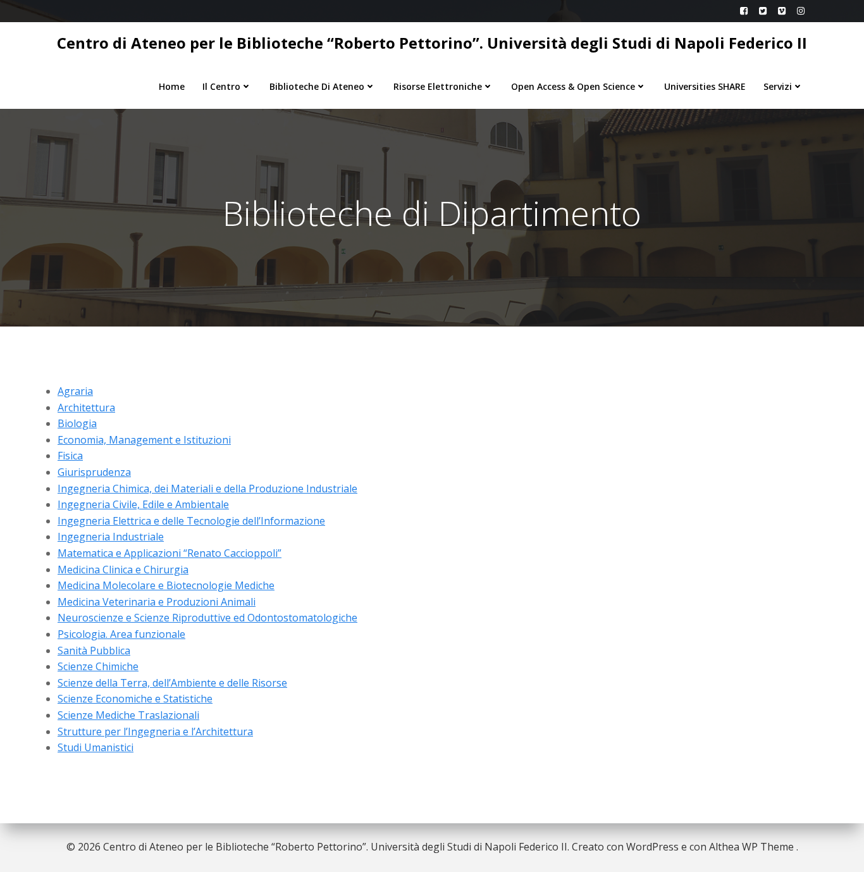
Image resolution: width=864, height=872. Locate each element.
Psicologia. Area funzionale (121, 634)
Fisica (70, 456)
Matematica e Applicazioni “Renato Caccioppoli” (169, 553)
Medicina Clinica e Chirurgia (123, 569)
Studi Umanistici (95, 747)
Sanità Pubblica (94, 650)
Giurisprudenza (94, 472)
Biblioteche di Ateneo (316, 86)
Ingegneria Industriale (111, 537)
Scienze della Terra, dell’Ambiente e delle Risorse (172, 683)
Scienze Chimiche (98, 666)
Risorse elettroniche (437, 86)
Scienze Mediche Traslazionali (128, 715)
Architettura (86, 407)
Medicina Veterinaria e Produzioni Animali (157, 602)
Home (172, 86)
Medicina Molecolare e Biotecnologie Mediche (166, 585)
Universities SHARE (705, 86)
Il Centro (221, 86)
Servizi (777, 86)
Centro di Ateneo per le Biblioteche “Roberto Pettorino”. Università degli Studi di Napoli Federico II (432, 42)
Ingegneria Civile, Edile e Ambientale (143, 504)
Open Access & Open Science (573, 86)
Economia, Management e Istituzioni (144, 440)
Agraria (75, 391)
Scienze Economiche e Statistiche (135, 699)
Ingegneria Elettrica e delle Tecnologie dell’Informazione (191, 521)
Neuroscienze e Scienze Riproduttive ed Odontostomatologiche (207, 618)
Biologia (77, 423)
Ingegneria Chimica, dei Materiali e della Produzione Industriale (207, 488)
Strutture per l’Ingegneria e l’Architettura (155, 731)
